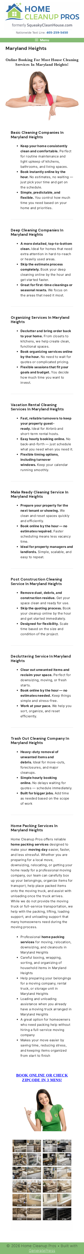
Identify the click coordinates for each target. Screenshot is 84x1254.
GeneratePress (42, 1250)
